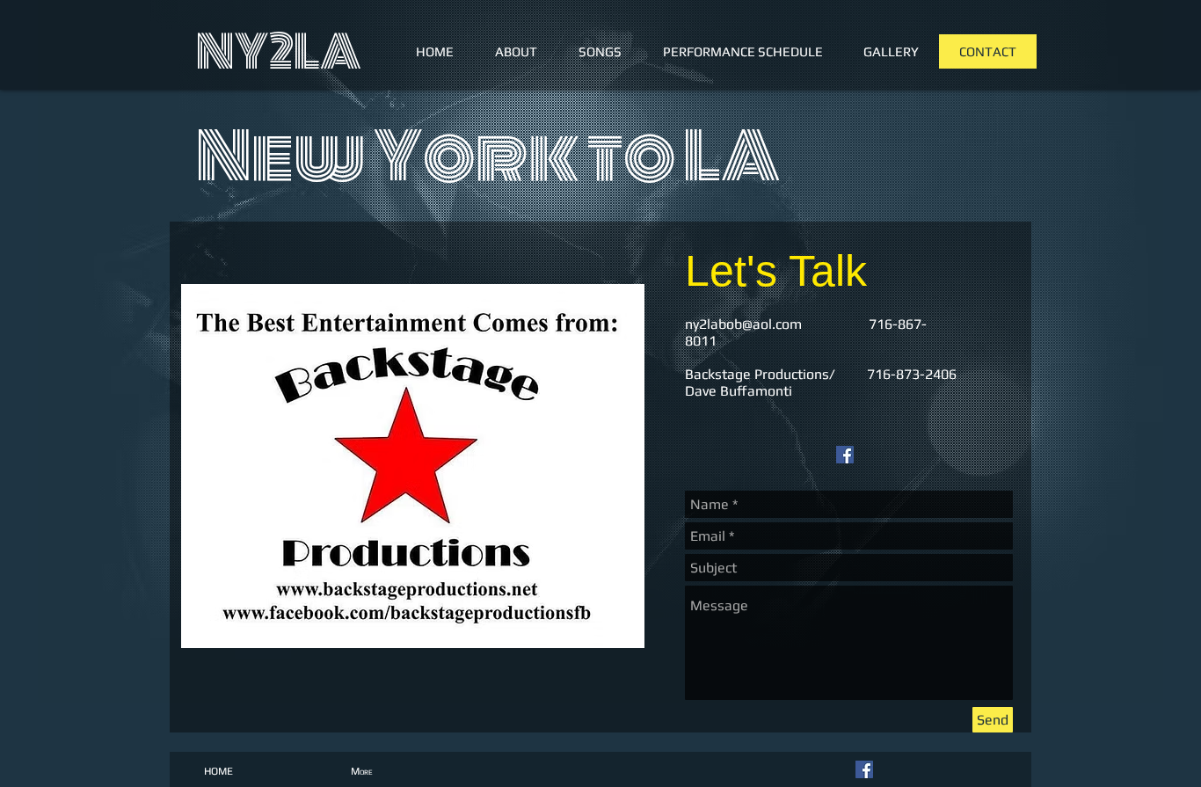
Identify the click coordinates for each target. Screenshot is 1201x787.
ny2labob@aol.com (743, 324)
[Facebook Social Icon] (845, 454)
